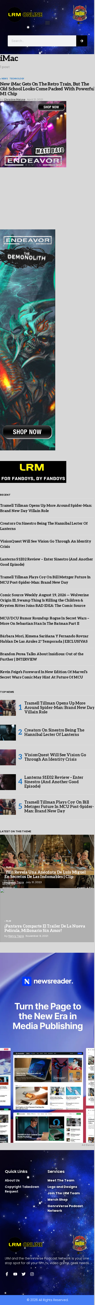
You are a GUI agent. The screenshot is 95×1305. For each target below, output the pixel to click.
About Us (12, 1180)
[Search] (81, 40)
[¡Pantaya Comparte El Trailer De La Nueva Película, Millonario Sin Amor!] (47, 915)
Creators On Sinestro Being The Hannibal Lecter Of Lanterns (54, 732)
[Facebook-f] (7, 1274)
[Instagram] (32, 1274)
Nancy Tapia (16, 882)
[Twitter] (24, 1274)
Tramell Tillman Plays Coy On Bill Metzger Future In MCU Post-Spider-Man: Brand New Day (59, 806)
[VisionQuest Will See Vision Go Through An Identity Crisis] (8, 757)
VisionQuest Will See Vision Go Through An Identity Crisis (55, 757)
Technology (17, 79)
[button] (47, 23)
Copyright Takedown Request (22, 1189)
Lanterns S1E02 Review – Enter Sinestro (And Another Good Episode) (53, 782)
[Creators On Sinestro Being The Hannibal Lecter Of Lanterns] (8, 733)
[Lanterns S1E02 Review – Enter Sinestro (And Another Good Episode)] (8, 782)
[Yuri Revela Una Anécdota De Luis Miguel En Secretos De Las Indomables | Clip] (47, 861)
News (5, 79)
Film (8, 867)
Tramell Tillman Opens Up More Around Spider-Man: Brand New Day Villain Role (59, 707)
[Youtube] (15, 1274)
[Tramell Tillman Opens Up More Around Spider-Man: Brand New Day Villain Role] (8, 708)
